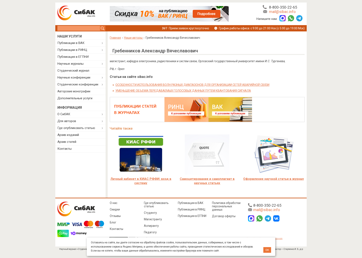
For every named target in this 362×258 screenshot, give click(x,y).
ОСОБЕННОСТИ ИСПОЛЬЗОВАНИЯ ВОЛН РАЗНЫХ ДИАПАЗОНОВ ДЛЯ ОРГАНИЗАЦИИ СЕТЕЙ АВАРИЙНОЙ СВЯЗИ (192, 84)
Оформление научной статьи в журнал (273, 179)
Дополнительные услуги (74, 98)
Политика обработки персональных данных (226, 206)
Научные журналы (70, 64)
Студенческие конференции (77, 84)
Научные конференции (73, 77)
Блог (113, 222)
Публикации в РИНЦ (72, 50)
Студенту (150, 212)
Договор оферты (223, 216)
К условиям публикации (186, 113)
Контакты (64, 149)
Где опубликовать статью (76, 128)
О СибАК (63, 114)
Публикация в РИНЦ (191, 209)
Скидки (115, 209)
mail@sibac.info (282, 11)
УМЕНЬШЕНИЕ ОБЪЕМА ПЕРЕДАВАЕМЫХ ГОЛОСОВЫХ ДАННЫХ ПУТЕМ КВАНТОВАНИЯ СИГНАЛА (183, 90)
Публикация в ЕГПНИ (73, 57)
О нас (113, 203)
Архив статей (66, 142)
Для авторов (66, 121)
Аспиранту (151, 225)
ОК (267, 250)
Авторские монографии (73, 91)
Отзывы (115, 216)
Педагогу (150, 232)
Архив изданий (68, 135)
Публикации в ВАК (70, 43)
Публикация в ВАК (190, 203)
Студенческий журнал (73, 70)
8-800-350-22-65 (283, 7)
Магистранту (153, 219)
